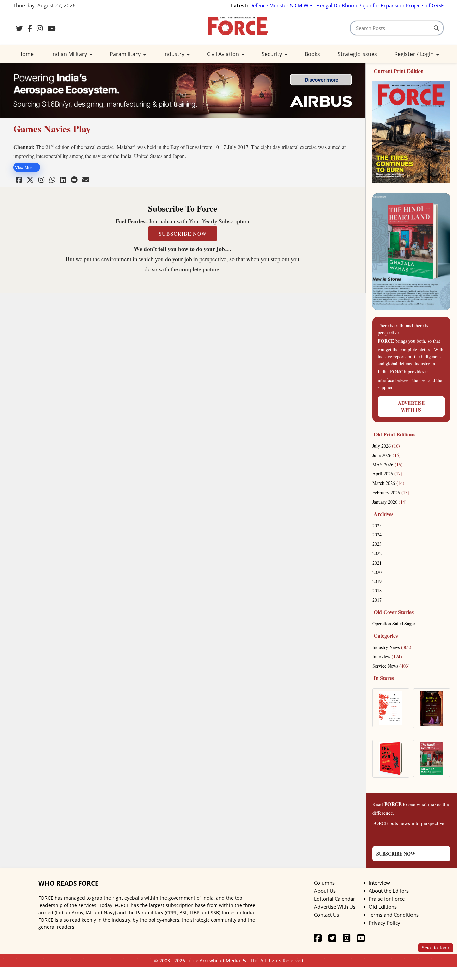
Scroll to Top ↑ (436, 947)
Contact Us (326, 914)
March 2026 (388, 483)
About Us (325, 890)
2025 (377, 525)
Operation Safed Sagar (393, 623)
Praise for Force (387, 898)
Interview (387, 656)
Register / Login (414, 54)
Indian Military (69, 54)
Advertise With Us (334, 906)
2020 (377, 572)
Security (272, 54)
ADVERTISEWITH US (411, 406)
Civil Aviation (223, 54)
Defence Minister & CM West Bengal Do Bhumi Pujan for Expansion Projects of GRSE (346, 5)
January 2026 (389, 502)
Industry (174, 54)
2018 (377, 590)
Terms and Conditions (394, 914)
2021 (377, 563)
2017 (377, 600)
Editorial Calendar (334, 898)
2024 (377, 534)
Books (312, 54)
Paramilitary (126, 54)
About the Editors (389, 890)
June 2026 (386, 455)
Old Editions (383, 906)
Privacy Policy (384, 922)
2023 (377, 544)
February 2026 (390, 492)
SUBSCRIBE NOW (183, 233)
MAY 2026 (387, 464)
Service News (391, 666)
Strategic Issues (357, 54)
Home (26, 54)
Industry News (392, 647)
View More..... (26, 167)
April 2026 (387, 473)
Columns (324, 882)
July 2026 (386, 446)
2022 (377, 553)
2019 (377, 581)
